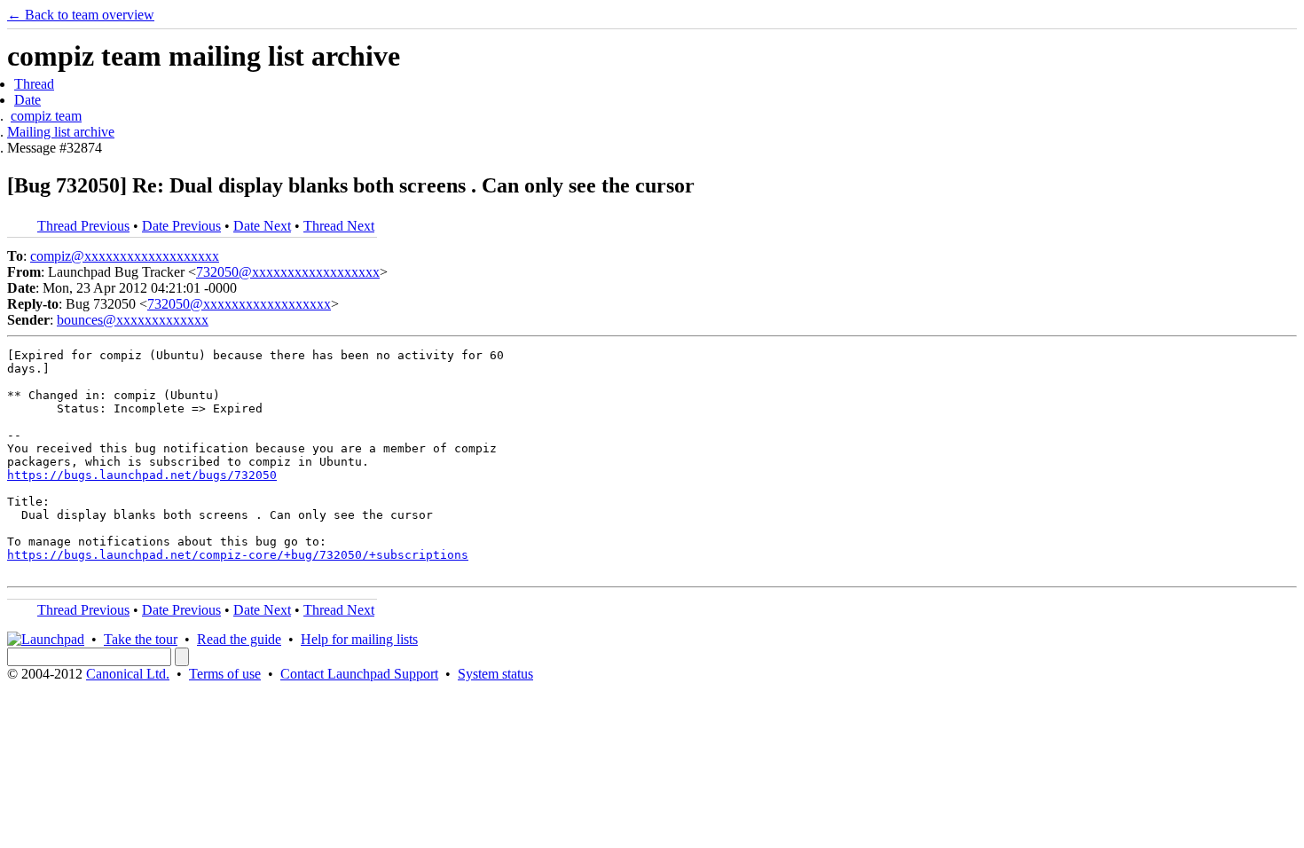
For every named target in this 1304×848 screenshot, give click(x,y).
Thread (34, 83)
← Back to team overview (80, 14)
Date (27, 99)
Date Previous (181, 225)
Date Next (262, 225)
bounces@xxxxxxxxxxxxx (132, 319)
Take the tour (140, 639)
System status (495, 673)
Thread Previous (83, 225)
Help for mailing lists (359, 639)
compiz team (46, 115)
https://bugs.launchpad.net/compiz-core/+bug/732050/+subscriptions (237, 554)
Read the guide (239, 639)
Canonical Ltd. (127, 673)
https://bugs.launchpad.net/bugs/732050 (142, 475)
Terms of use (225, 673)
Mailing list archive (60, 131)
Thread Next (338, 225)
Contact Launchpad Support (359, 673)
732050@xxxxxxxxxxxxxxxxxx (288, 271)
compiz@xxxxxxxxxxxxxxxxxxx (124, 255)
